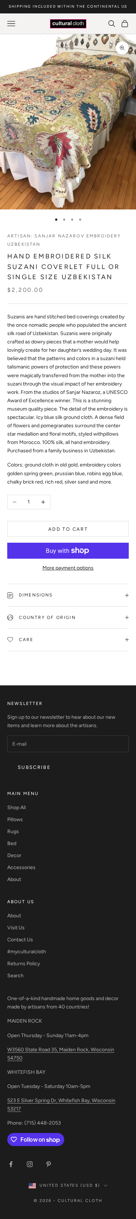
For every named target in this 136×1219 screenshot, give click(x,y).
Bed (11, 843)
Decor (14, 855)
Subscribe (34, 767)
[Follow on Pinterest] (48, 1164)
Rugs (13, 831)
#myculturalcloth (26, 952)
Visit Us (16, 928)
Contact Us (20, 940)
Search (15, 976)
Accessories (21, 867)
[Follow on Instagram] (29, 1164)
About (14, 879)
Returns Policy (23, 964)
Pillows (15, 819)
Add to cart (68, 529)
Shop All (16, 807)
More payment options (68, 568)
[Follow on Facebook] (11, 1164)
